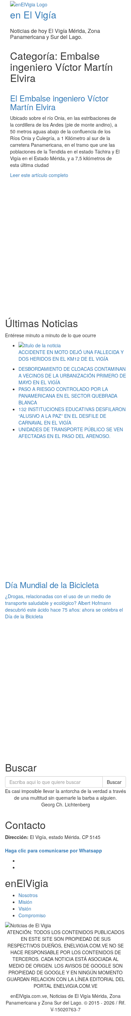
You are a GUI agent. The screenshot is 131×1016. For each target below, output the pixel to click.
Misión (25, 901)
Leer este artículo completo (39, 175)
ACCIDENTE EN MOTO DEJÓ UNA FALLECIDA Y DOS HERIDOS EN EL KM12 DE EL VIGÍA (71, 355)
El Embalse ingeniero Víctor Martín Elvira (59, 102)
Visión (24, 908)
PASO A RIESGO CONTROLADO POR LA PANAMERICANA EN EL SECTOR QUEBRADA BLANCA (67, 396)
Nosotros (28, 895)
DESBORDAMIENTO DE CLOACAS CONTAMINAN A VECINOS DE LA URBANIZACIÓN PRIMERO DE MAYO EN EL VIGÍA (72, 375)
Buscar (114, 782)
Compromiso (32, 915)
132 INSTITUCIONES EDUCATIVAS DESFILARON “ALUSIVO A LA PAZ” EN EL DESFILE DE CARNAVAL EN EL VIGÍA (72, 416)
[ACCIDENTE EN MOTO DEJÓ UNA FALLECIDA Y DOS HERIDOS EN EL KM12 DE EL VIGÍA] (72, 345)
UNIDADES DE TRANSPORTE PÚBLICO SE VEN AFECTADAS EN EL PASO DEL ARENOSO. (70, 432)
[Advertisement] (65, 243)
